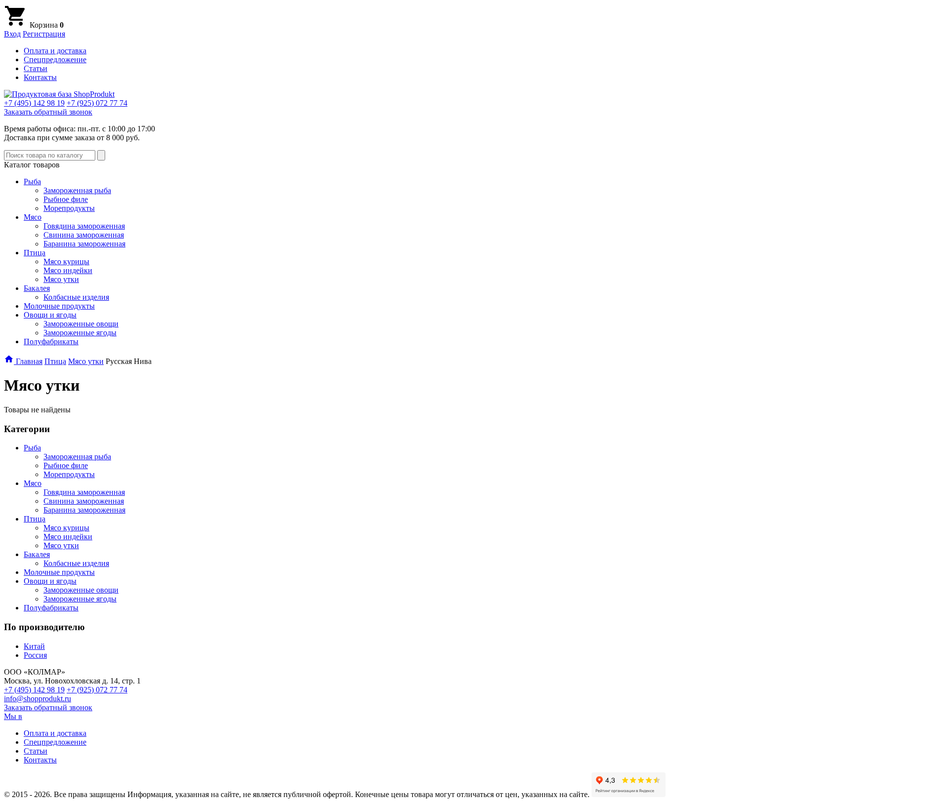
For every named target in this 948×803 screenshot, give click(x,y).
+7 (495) (34, 103)
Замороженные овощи (80, 324)
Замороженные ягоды (80, 332)
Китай (34, 646)
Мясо (32, 217)
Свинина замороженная (83, 235)
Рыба (32, 181)
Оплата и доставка (55, 50)
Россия (35, 655)
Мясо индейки (67, 270)
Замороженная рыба (77, 190)
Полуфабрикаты (51, 341)
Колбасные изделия (76, 297)
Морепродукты (69, 208)
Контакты (40, 77)
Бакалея (37, 288)
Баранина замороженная (84, 244)
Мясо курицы (66, 261)
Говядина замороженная (84, 226)
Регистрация (44, 34)
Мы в (13, 716)
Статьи (35, 68)
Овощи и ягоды (50, 315)
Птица (34, 252)
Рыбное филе (65, 199)
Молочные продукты (59, 306)
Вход (12, 34)
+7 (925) (97, 103)
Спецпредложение (55, 59)
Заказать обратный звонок (48, 112)
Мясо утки (61, 279)
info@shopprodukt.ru (37, 698)
